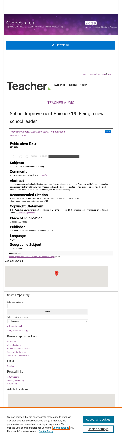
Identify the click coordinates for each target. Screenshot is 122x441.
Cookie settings (61, 427)
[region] (61, 424)
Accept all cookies (98, 419)
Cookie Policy (46, 431)
